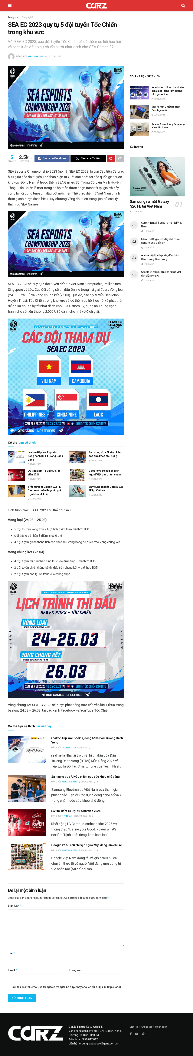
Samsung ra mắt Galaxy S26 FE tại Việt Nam (149, 204)
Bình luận (15, 905)
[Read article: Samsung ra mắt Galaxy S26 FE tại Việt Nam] (77, 491)
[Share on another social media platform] (120, 158)
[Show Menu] (9, 5)
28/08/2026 (35, 464)
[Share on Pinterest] (111, 158)
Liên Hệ (134, 1026)
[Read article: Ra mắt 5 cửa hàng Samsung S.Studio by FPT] (139, 129)
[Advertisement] (157, 40)
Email (12, 970)
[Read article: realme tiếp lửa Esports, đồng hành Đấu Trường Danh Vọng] (16, 457)
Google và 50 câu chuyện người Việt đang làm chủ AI (86, 845)
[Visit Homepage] (96, 6)
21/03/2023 (55, 56)
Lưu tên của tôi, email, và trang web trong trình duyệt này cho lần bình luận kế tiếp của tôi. (67, 987)
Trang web (75, 970)
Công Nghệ (27, 17)
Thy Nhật (66, 747)
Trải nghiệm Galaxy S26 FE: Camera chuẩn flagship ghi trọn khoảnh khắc (44, 490)
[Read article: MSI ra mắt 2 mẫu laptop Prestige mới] (139, 112)
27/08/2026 (35, 499)
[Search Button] (183, 5)
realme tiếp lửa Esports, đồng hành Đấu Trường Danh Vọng (45, 456)
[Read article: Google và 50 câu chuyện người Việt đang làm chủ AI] (77, 475)
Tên (11, 953)
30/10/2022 (159, 132)
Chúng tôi (146, 1026)
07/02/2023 (159, 99)
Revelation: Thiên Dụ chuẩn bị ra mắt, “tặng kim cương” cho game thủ (168, 91)
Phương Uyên (69, 782)
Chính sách (161, 1026)
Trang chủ (13, 17)
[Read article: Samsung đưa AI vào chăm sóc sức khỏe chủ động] (77, 457)
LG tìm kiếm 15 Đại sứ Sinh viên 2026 (75, 811)
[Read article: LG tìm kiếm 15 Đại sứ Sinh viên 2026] (16, 475)
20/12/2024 (159, 115)
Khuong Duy (36, 56)
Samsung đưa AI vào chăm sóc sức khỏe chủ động (85, 776)
